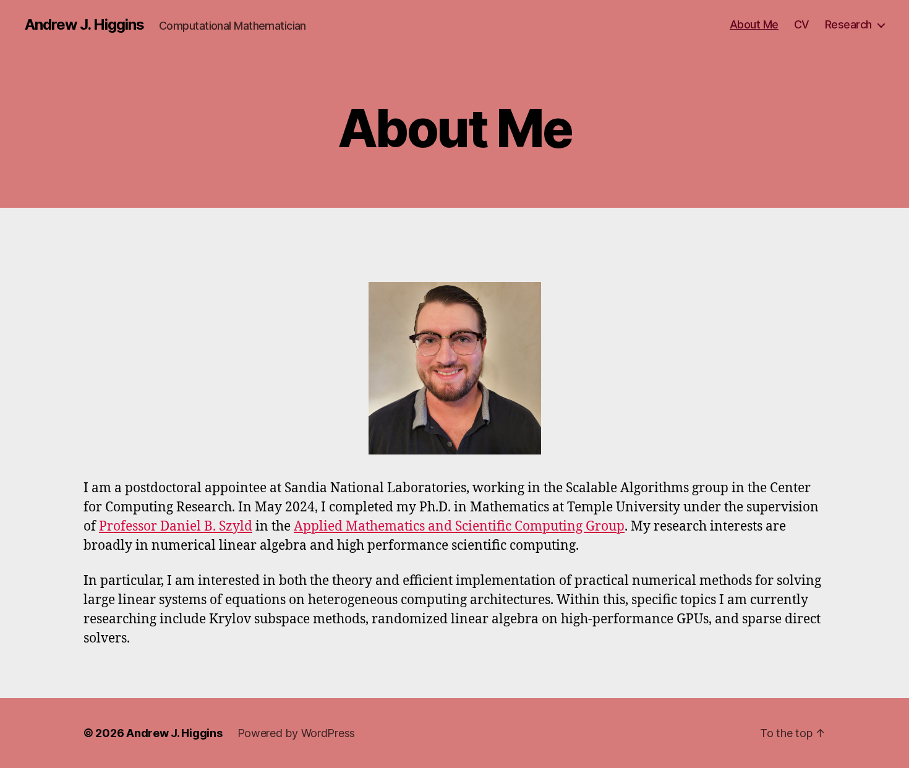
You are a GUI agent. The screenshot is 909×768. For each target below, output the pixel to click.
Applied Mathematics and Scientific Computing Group (459, 526)
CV (801, 24)
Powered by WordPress (296, 733)
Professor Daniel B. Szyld (175, 526)
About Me (754, 24)
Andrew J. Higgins (84, 24)
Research (848, 24)
